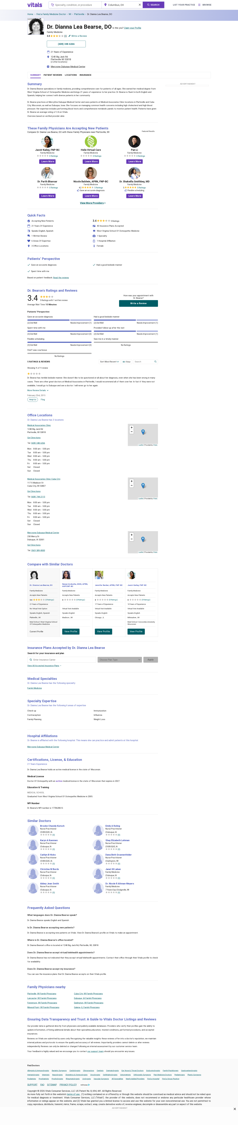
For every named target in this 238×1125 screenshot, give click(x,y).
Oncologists (95, 1075)
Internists (45, 1075)
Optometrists (125, 1075)
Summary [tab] (35, 75)
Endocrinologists (153, 1071)
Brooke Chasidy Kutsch (52, 826)
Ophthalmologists (110, 1075)
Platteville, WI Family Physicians (41, 993)
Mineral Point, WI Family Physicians (43, 1007)
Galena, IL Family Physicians (87, 1007)
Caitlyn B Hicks (48, 855)
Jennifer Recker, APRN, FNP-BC (109, 585)
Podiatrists (31, 1079)
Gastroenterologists (189, 1071)
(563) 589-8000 (38, 550)
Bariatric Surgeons (59, 1071)
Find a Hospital (153, 1079)
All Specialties (117, 1079)
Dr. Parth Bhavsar (47, 181)
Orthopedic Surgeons (142, 1075)
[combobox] (75, 5)
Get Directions (34, 437)
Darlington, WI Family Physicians (88, 1003)
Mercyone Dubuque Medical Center (68, 66)
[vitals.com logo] (35, 5)
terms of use (73, 1094)
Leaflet (141, 445)
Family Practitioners (170, 1071)
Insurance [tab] (85, 75)
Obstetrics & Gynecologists (76, 1075)
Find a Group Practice (170, 1079)
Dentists (100, 1071)
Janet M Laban (113, 869)
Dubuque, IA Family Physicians (88, 998)
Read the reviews (61, 277)
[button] (143, 432)
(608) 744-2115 (38, 497)
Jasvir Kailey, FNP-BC (47, 150)
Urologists (86, 1079)
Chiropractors (88, 1071)
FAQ (42, 1084)
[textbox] (75, 5)
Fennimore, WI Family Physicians (42, 1003)
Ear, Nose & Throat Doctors (133, 1071)
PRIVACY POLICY (68, 1084)
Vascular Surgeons (101, 1079)
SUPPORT (32, 1084)
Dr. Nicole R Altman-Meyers (119, 883)
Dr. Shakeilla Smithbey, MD (134, 181)
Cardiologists (74, 1071)
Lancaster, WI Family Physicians (42, 998)
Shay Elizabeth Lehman (117, 840)
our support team (95, 1051)
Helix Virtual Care (91, 150)
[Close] (235, 1109)
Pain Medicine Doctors (163, 1075)
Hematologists (33, 1075)
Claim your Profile (132, 28)
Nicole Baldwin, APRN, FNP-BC (90, 181)
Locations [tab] (71, 75)
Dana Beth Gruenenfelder (118, 855)
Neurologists (57, 1075)
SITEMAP (52, 1084)
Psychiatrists (44, 1079)
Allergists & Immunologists (38, 1071)
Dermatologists (112, 1071)
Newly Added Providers (135, 1079)
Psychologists (57, 1079)
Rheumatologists (73, 1079)
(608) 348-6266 (38, 443)
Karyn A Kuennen (49, 840)
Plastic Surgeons (194, 1075)
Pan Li (134, 150)
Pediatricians (180, 1075)
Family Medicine (34, 688)
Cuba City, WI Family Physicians (88, 993)
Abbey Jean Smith (49, 883)
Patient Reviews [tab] (53, 75)
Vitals (155, 445)
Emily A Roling (112, 826)
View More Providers (92, 203)
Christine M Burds (49, 869)
